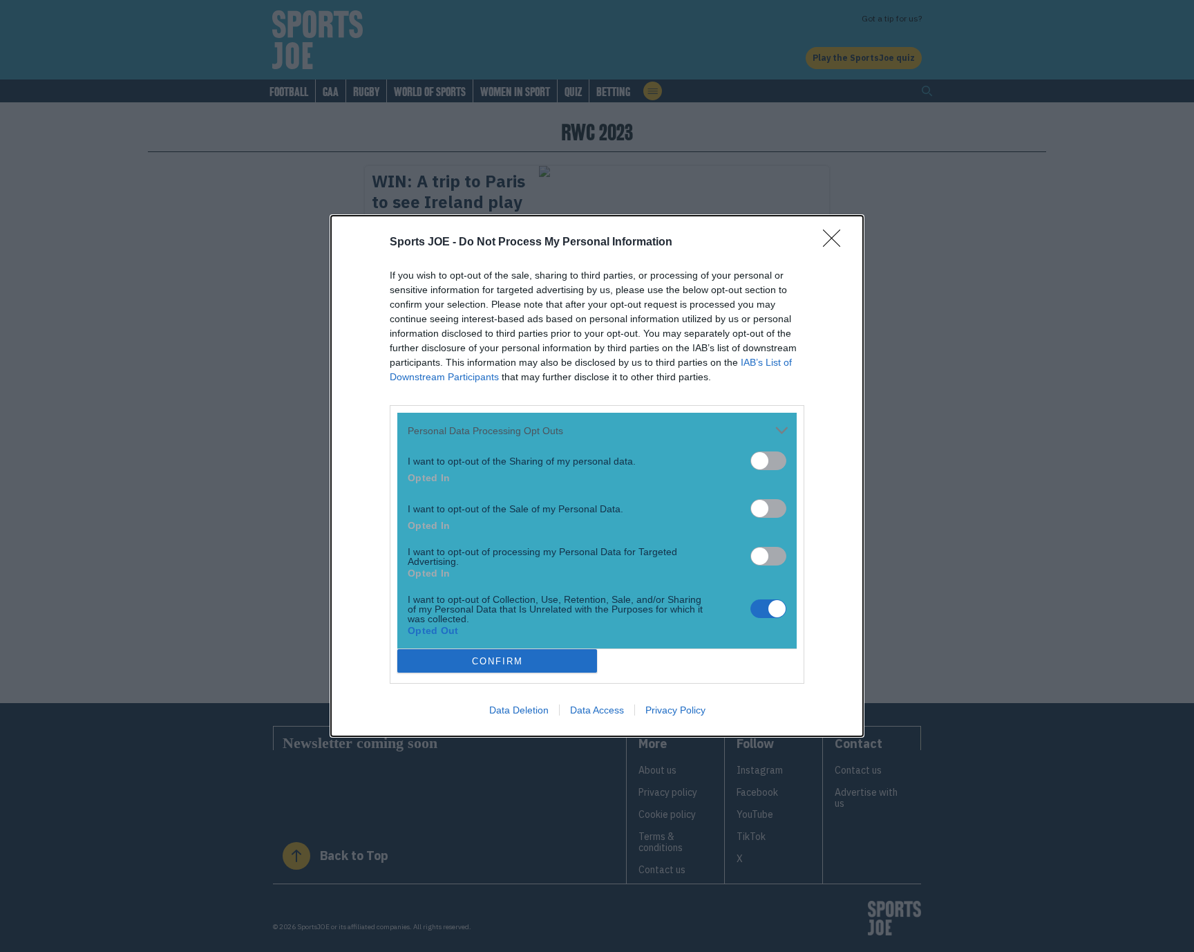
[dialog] (597, 476)
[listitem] (597, 430)
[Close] (836, 243)
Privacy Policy (675, 710)
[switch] (768, 460)
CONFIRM (497, 661)
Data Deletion (519, 710)
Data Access (597, 710)
